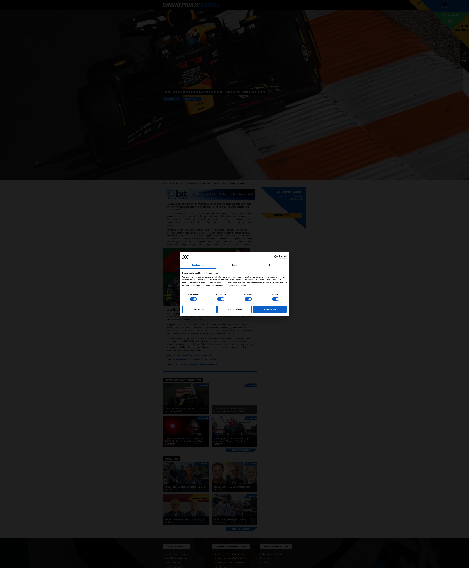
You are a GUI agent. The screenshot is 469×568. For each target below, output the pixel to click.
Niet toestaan (199, 309)
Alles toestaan (270, 309)
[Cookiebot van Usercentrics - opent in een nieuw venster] (276, 257)
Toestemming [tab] (198, 265)
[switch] (220, 299)
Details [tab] (235, 265)
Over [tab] (271, 265)
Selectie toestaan (234, 309)
